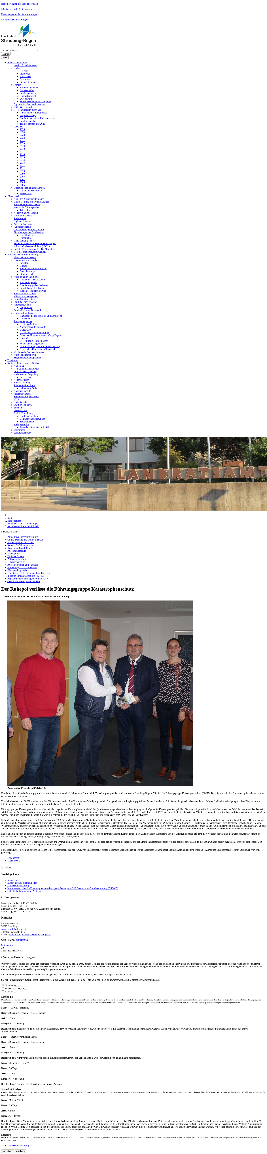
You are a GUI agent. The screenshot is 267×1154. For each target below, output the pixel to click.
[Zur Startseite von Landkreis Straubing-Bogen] (22, 45)
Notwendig (10, 985)
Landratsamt (13, 858)
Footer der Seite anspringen (14, 19)
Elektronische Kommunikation (22, 882)
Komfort (9, 991)
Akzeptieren (7, 1151)
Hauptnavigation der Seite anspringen (19, 3)
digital (22, 939)
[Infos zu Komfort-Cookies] (15, 992)
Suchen (4, 50)
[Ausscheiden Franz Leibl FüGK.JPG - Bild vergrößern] (100, 785)
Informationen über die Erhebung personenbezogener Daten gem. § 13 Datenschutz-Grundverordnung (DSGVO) (62, 888)
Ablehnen (20, 1151)
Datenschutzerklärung (18, 885)
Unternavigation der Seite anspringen (19, 14)
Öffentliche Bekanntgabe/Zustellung (25, 891)
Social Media (13, 860)
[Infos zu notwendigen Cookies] (18, 986)
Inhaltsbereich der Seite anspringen (18, 9)
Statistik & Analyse (14, 988)
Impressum (12, 880)
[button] (17, 62)
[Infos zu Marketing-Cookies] (25, 989)
